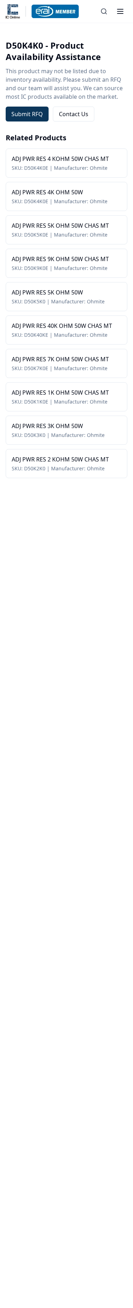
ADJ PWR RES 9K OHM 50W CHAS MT (60, 259)
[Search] (104, 11)
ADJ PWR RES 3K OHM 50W (47, 426)
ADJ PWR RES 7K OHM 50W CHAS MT (60, 359)
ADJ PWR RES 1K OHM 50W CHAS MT (60, 392)
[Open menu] (120, 11)
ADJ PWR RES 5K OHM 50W (47, 292)
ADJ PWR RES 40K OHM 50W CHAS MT (62, 326)
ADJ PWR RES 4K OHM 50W (47, 192)
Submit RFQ (27, 114)
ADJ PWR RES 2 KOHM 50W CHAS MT (60, 459)
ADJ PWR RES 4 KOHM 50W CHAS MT (60, 159)
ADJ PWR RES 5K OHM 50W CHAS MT (60, 225)
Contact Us (73, 114)
